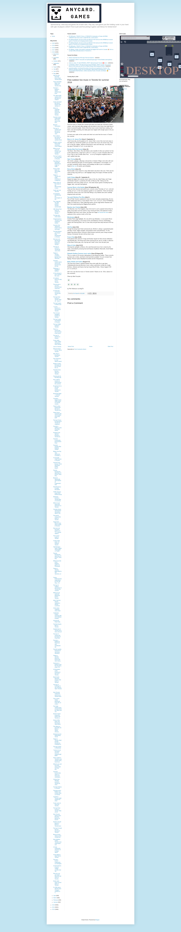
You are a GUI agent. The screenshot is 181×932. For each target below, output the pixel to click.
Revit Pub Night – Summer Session (57, 395)
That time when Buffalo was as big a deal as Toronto (57, 792)
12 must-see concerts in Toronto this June (57, 292)
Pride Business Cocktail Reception (57, 488)
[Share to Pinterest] (96, 293)
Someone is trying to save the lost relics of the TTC (57, 665)
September (56, 63)
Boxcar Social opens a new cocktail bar (57, 836)
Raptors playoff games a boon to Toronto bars (57, 824)
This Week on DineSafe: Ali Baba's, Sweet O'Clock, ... (57, 729)
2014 (53, 907)
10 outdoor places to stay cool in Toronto (57, 280)
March (55, 897)
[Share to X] (92, 293)
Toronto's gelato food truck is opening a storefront (57, 651)
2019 (53, 45)
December (56, 54)
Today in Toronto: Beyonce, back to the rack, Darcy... (57, 658)
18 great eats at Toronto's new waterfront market (57, 221)
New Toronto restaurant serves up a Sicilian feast (57, 694)
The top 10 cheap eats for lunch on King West (57, 636)
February (55, 900)
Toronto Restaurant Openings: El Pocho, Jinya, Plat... (57, 473)
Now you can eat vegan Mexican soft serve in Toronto (57, 876)
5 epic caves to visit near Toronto (57, 804)
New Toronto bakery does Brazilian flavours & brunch (57, 817)
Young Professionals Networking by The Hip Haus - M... (57, 580)
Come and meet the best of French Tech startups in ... (57, 104)
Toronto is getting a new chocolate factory (57, 428)
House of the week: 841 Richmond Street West (57, 722)
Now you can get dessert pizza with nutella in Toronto (56, 241)
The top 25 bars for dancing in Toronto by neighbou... (57, 422)
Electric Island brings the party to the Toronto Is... (57, 716)
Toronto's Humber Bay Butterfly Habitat (57, 447)
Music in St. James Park (74, 139)
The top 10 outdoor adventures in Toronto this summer (57, 587)
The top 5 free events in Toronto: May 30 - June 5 (57, 299)
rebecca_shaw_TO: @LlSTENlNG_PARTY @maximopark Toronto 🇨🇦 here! (88, 63)
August (55, 67)
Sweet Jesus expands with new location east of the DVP (57, 415)
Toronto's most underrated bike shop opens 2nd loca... (57, 120)
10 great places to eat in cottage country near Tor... (57, 868)
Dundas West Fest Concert (75, 149)
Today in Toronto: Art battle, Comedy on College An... (57, 177)
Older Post (110, 346)
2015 (53, 905)
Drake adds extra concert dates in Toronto (57, 883)
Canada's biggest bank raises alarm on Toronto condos (57, 401)
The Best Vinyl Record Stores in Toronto (57, 372)
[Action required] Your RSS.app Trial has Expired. (81, 57)
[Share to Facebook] (94, 293)
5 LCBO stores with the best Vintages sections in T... (57, 890)
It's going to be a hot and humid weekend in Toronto (57, 388)
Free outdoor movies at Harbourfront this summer (57, 381)
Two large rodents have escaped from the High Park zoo (57, 709)
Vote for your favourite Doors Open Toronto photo (57, 77)
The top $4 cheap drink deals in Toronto (57, 517)
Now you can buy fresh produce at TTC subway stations (57, 531)
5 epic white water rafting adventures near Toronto (57, 342)
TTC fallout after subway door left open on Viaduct (57, 97)
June (54, 71)
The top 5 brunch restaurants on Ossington (57, 861)
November (56, 57)
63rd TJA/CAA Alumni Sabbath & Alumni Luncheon (56, 603)
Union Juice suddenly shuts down (57, 609)
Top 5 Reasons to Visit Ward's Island (57, 360)
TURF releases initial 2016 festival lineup (57, 493)
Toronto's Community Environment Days (57, 441)
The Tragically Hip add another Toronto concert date (57, 204)
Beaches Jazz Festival (73, 207)
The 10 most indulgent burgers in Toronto (56, 315)
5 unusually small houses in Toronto (57, 459)
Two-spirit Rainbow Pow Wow (76, 197)
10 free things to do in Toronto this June (57, 275)
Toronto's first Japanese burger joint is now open (57, 227)
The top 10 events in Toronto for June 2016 (56, 248)
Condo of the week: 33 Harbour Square (56, 542)
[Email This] (88, 293)
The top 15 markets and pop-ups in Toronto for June (57, 131)
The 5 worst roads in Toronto (56, 537)
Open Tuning (71, 159)
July (54, 69)
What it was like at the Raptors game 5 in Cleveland (57, 563)
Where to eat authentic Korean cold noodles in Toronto (57, 151)
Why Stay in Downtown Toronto (56, 355)
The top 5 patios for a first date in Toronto (57, 157)
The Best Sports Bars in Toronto (57, 626)
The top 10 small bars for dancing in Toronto (57, 830)
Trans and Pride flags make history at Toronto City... (57, 83)
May (54, 73)
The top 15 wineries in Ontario (56, 337)
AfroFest (69, 227)
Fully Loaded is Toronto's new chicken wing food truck (57, 759)
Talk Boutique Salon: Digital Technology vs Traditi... (57, 549)
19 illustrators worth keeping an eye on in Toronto (56, 672)
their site (74, 166)
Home (90, 346)
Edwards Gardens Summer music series (79, 253)
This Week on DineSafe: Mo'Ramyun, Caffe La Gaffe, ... (57, 163)
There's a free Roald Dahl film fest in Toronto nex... (57, 408)
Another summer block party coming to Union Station (57, 144)
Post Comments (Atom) (80, 349)
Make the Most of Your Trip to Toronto (57, 350)
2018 (53, 47)
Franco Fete (70, 237)
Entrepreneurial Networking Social (57, 735)
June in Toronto (57, 346)
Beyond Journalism (56, 125)
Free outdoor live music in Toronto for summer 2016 (57, 138)
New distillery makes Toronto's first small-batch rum (57, 842)
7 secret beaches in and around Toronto (57, 309)
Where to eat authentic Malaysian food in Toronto (56, 595)
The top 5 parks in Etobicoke (57, 747)
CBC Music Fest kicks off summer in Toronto (57, 211)
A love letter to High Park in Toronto (57, 856)
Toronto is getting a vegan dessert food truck (57, 90)
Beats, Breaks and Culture (74, 261)
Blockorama (70, 217)
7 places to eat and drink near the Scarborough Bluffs (57, 752)
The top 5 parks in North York (57, 304)
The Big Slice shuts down (57, 216)
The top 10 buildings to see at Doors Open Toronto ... (57, 687)
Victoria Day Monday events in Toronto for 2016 (56, 782)
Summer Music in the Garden (76, 187)
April (54, 895)
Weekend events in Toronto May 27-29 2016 (57, 498)
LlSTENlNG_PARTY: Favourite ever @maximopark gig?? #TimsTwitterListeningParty (90, 59)
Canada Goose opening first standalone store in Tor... (57, 511)
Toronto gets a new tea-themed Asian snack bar (57, 286)
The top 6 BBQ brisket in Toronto (57, 326)
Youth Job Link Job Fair (57, 191)
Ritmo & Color (71, 245)
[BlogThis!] (90, 293)
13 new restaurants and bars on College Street (57, 849)
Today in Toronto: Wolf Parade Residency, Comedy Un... (57, 741)
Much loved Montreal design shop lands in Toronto (57, 679)
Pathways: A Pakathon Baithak (56, 270)
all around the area (103, 212)
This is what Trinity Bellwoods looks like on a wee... (57, 701)
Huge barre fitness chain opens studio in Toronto (57, 524)
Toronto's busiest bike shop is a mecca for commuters (57, 774)
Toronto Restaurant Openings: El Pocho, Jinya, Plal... (57, 556)
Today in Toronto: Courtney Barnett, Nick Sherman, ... (57, 255)
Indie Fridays (71, 177)
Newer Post (71, 346)
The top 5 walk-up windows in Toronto (57, 321)
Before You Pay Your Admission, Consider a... (57, 453)
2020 (53, 43)
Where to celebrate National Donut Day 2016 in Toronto (56, 111)
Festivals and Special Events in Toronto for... (57, 434)
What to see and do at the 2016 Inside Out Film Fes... (57, 766)
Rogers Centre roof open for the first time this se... (57, 365)
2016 (53, 52)
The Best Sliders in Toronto (57, 787)
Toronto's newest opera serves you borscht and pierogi (57, 263)
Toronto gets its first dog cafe (57, 377)
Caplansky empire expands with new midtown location (57, 615)
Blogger (97, 919)
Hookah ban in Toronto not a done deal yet (57, 630)
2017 (53, 50)
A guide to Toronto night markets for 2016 (57, 799)
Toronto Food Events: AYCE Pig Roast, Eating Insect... (57, 465)
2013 (53, 909)
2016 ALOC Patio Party (56, 621)
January (55, 902)
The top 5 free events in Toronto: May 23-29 (57, 810)
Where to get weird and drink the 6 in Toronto (57, 505)
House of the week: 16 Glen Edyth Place (56, 170)
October (55, 61)
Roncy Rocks (71, 169)
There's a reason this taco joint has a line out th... (57, 331)
